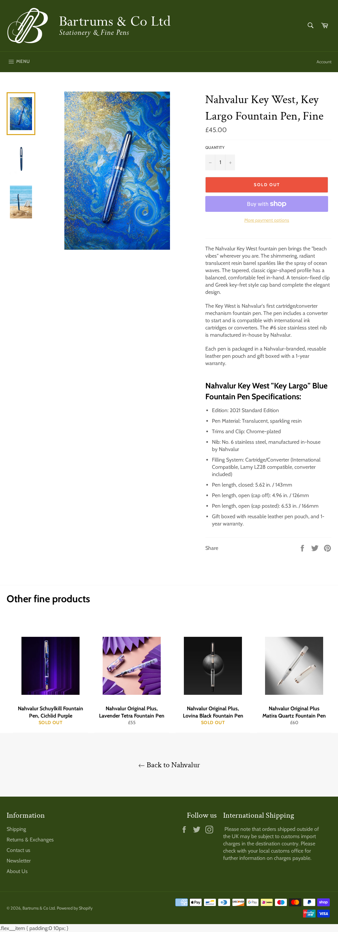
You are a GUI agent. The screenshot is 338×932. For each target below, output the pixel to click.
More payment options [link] (266, 220)
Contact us (18, 850)
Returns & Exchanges (30, 839)
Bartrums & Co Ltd (38, 908)
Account (324, 61)
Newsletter (19, 861)
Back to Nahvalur (172, 765)
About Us (17, 871)
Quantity (214, 147)
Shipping (16, 829)
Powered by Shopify (74, 908)
